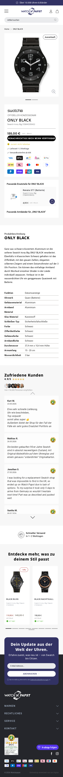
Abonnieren (30, 674)
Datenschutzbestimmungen (39, 679)
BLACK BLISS (12, 599)
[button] (57, 11)
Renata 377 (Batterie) (34, 190)
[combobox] (31, 20)
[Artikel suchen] (55, 20)
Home (6, 29)
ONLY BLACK (18, 29)
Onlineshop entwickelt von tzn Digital (44, 773)
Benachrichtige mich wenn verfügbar (31, 138)
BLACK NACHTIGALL (43, 599)
